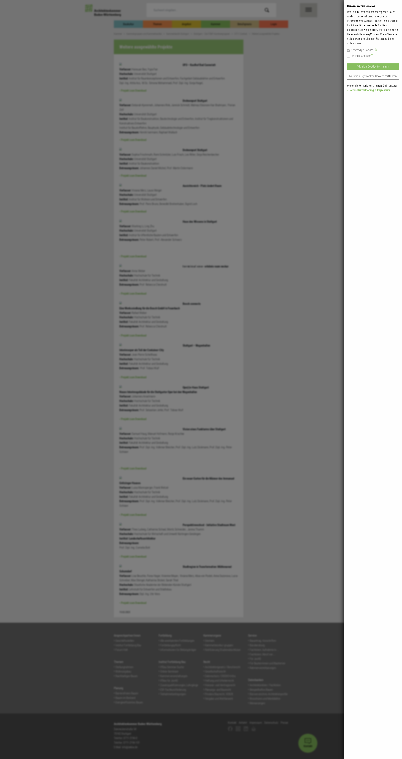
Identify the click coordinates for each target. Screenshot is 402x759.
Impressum (383, 90)
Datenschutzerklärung (361, 90)
